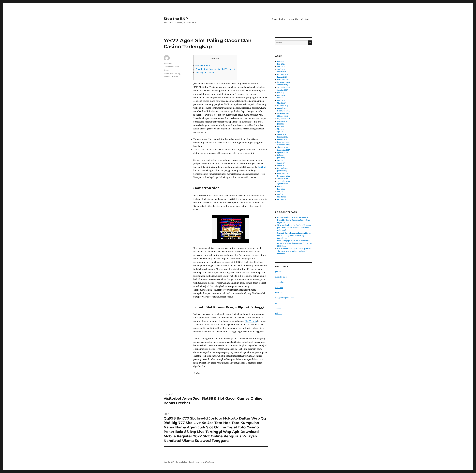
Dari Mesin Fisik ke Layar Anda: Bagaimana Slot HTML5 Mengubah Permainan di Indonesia (294, 251)
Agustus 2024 (282, 121)
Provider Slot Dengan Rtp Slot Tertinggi (215, 69)
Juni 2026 (281, 64)
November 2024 (283, 113)
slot (276, 303)
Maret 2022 (281, 197)
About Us (293, 19)
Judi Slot (262, 167)
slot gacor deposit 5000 (284, 298)
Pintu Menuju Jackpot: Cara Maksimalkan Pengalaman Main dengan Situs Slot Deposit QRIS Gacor (294, 243)
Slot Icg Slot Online (204, 72)
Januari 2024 (282, 140)
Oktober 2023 (282, 147)
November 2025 (283, 82)
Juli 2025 (280, 93)
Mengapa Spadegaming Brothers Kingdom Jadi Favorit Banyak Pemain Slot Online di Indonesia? (294, 227)
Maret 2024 (281, 134)
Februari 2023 (282, 168)
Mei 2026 (281, 67)
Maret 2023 (281, 166)
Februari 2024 (282, 137)
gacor (172, 74)
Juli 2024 (280, 124)
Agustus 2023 (282, 153)
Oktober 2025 (282, 85)
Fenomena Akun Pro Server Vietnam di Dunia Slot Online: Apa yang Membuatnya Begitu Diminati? (293, 220)
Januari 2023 (282, 171)
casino (166, 74)
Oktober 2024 (282, 116)
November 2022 (283, 176)
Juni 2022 (281, 189)
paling (177, 74)
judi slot (278, 272)
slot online (279, 282)
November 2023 (283, 145)
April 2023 (281, 163)
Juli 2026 (280, 61)
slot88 (166, 70)
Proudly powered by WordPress (201, 462)
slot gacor (279, 287)
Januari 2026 (282, 77)
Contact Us (306, 19)
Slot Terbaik (251, 321)
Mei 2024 (280, 129)
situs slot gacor (281, 277)
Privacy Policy (278, 19)
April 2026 (281, 69)
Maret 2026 (281, 72)
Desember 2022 (283, 173)
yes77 (175, 76)
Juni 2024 (281, 126)
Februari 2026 (282, 74)
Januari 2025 (282, 108)
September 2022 (283, 181)
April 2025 (281, 100)
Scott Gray (168, 63)
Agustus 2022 (282, 184)
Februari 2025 (282, 106)
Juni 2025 (281, 95)
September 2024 (283, 119)
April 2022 (281, 194)
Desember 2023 (283, 142)
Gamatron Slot (202, 65)
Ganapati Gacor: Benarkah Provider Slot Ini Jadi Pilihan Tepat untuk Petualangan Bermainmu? (294, 235)
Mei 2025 (280, 98)
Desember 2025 (283, 80)
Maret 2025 (281, 103)
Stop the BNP (176, 19)
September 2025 (283, 87)
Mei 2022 (280, 192)
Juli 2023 (280, 155)
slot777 (278, 308)
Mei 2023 (280, 160)
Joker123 (278, 293)
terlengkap (168, 76)
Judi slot (278, 313)
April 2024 (281, 132)
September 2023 (283, 150)
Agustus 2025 (282, 90)
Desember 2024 (283, 111)
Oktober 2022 (282, 179)
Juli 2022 (280, 186)
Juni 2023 (281, 158)
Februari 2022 (282, 199)
